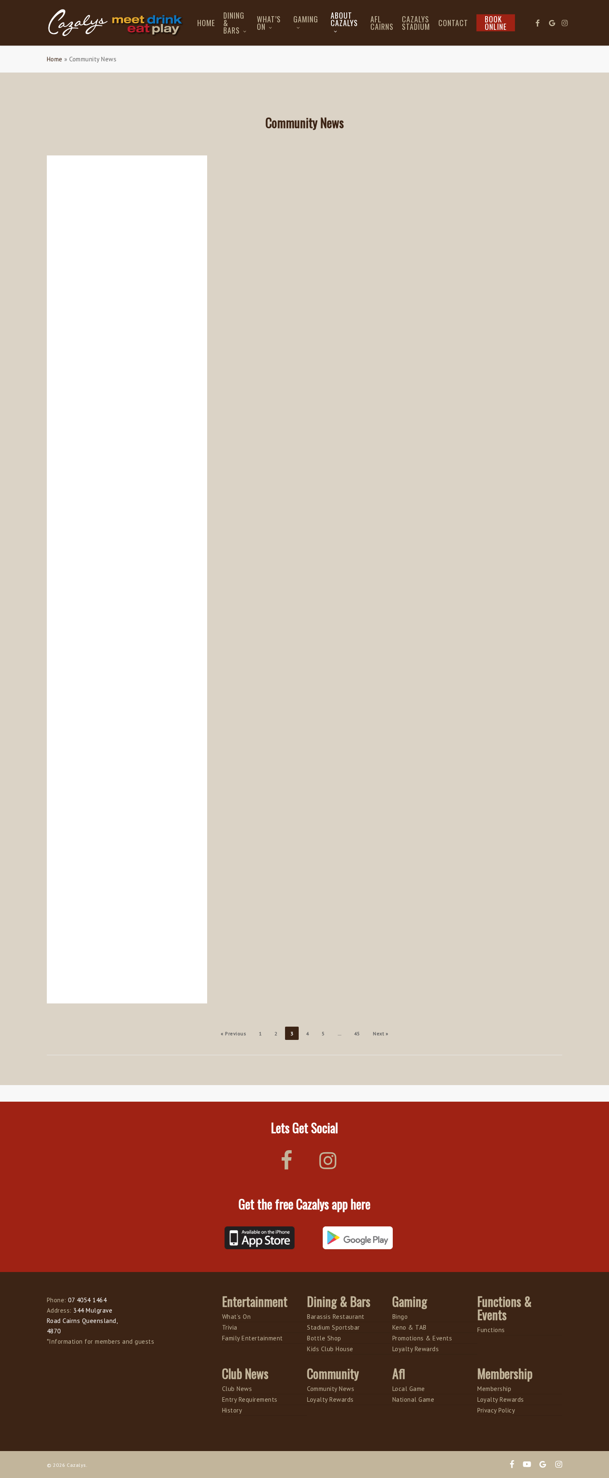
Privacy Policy (496, 1410)
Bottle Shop (324, 1338)
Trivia (229, 1327)
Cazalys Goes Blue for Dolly (104, 596)
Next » (380, 1033)
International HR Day (94, 313)
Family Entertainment (252, 1338)
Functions (491, 1330)
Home (55, 59)
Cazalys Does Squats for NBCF (108, 878)
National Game (413, 1399)
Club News (237, 1389)
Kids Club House (330, 1349)
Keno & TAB (409, 1327)
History (232, 1410)
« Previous (233, 1033)
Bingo (400, 1317)
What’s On (236, 1317)
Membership (494, 1389)
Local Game (408, 1389)
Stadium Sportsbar (333, 1327)
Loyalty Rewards (415, 1349)
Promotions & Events (422, 1338)
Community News (330, 1389)
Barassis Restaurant (336, 1317)
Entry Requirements (250, 1399)
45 (357, 1033)
